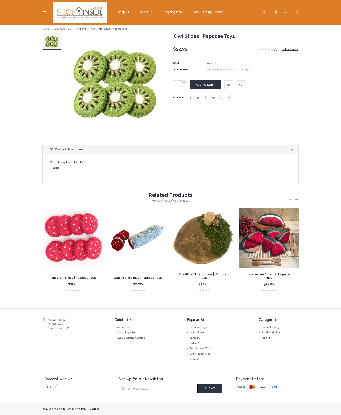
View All (194, 359)
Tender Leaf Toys (200, 348)
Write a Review (290, 49)
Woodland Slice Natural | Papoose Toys (203, 275)
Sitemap (94, 408)
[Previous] (291, 199)
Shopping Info (172, 12)
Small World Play (271, 332)
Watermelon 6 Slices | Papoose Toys (268, 275)
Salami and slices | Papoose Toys (138, 277)
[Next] (297, 199)
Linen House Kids (199, 353)
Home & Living (270, 327)
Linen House (197, 332)
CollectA (194, 343)
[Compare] (275, 14)
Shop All (123, 12)
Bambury (194, 337)
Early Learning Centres (208, 12)
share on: (179, 97)
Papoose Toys (198, 327)
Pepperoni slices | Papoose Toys (72, 277)
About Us (146, 12)
